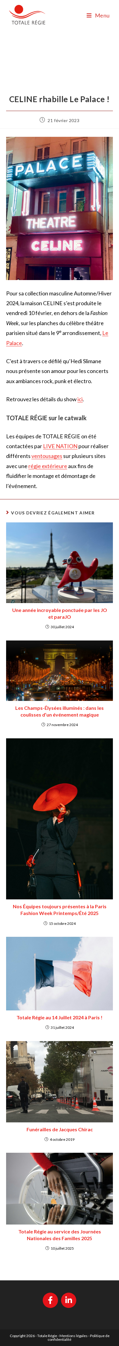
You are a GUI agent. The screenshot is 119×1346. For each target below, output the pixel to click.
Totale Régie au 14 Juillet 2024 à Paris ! (59, 1017)
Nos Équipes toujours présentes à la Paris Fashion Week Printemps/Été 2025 (59, 909)
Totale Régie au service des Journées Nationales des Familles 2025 (59, 1235)
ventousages (46, 455)
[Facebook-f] (50, 1300)
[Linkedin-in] (68, 1300)
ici (80, 399)
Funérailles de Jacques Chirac (60, 1129)
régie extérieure (47, 466)
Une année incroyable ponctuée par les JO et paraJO (59, 613)
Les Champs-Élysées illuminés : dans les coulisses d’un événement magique (59, 711)
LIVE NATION (60, 446)
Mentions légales (74, 1335)
